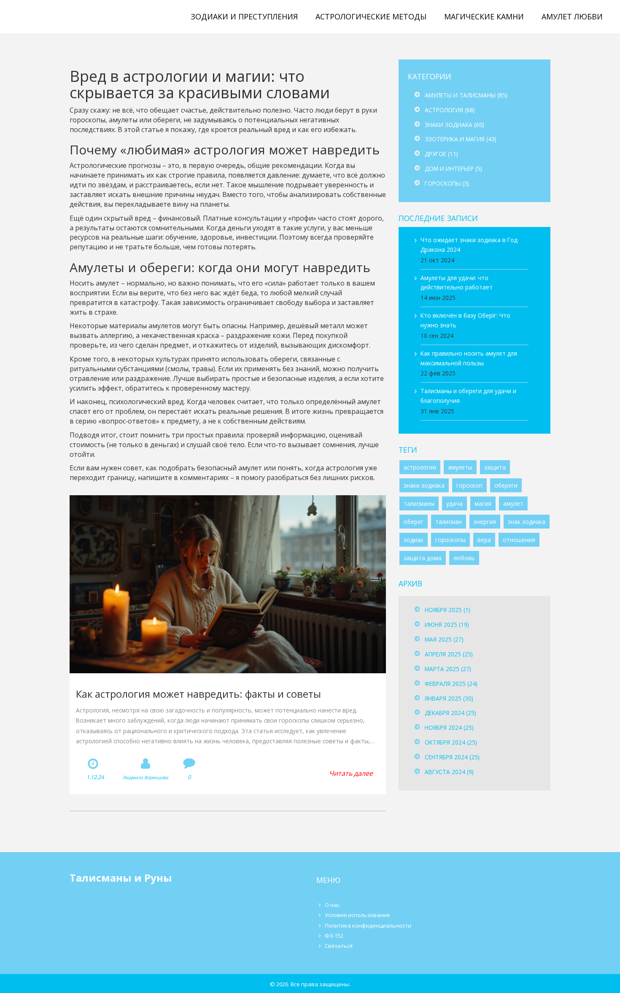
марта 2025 (448, 669)
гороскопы (450, 540)
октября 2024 (451, 742)
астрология (420, 467)
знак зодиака (526, 522)
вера (484, 540)
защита (495, 467)
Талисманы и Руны (64, 16)
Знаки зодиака (454, 125)
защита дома (423, 558)
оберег (413, 522)
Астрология (450, 110)
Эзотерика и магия (460, 139)
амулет (513, 503)
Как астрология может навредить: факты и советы (198, 694)
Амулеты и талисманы (466, 95)
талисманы (419, 503)
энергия (485, 522)
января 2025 (449, 698)
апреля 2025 (449, 654)
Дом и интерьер (453, 169)
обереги (506, 485)
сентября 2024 (452, 757)
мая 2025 (444, 639)
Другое (441, 154)
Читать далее (351, 773)
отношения (519, 540)
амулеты (460, 467)
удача (454, 503)
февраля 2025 (451, 684)
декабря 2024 (450, 713)
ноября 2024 (449, 727)
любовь (464, 558)
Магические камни (484, 16)
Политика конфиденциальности (368, 925)
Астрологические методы (370, 16)
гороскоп (469, 485)
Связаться (339, 946)
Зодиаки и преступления (244, 16)
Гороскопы (447, 183)
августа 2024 (449, 772)
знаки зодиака (424, 485)
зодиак (413, 540)
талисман (448, 522)
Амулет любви (572, 16)
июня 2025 (447, 625)
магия (482, 503)
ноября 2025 (447, 610)
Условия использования (357, 915)
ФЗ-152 (334, 935)
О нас (332, 905)
